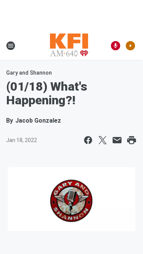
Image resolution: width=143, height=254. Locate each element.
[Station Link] (69, 46)
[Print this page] (131, 140)
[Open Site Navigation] (10, 45)
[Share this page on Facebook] (88, 140)
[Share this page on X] (102, 140)
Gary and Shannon (29, 73)
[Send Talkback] (115, 45)
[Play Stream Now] (130, 45)
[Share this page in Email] (117, 140)
